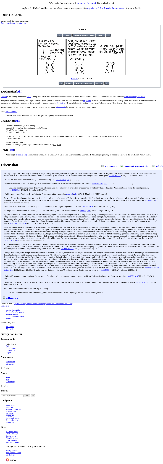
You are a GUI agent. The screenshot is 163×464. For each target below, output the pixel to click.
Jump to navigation (8, 23)
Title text (74, 78)
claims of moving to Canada (134, 97)
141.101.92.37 (149, 200)
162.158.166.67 (105, 270)
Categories (5, 306)
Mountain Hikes (16, 223)
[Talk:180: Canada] (102, 166)
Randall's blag (21, 155)
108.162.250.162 (67, 249)
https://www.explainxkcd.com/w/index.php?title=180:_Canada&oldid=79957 (43, 304)
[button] (2, 368)
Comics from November (15, 312)
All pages (9, 329)
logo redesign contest (86, 3)
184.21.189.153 (115, 176)
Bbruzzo (83, 211)
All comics (10, 327)
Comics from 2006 (13, 310)
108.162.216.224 (141, 282)
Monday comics (12, 314)
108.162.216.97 (133, 276)
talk (68, 180)
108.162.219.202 (97, 184)
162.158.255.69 (15, 190)
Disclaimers (10, 455)
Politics (8, 319)
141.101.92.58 (87, 206)
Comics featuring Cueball (15, 316)
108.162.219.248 (9, 240)
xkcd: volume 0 (11, 112)
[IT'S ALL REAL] (81, 74)
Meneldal (69, 194)
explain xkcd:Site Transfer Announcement (106, 8)
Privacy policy (11, 451)
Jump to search (21, 23)
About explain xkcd (13, 453)
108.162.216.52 (61, 180)
